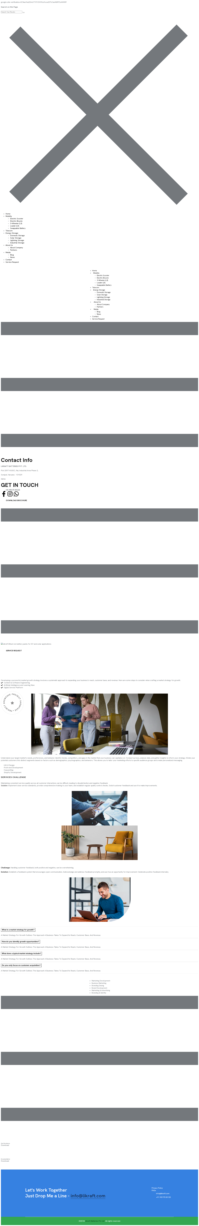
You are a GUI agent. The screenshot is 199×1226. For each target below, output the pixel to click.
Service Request (12, 262)
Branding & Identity (99, 993)
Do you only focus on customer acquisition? (21, 965)
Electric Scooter (16, 218)
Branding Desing (98, 985)
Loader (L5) (14, 226)
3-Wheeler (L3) (16, 223)
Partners (13, 250)
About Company (16, 247)
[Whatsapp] (16, 494)
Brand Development (100, 988)
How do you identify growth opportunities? (20, 942)
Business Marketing (99, 983)
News (12, 257)
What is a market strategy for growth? (18, 930)
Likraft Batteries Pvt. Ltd (94, 1221)
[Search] (24, 12)
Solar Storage (15, 238)
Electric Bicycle (16, 221)
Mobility (9, 216)
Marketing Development (101, 981)
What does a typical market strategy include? (21, 953)
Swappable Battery (17, 228)
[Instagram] (10, 494)
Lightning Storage (17, 240)
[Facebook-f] (4, 494)
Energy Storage (12, 233)
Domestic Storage (17, 235)
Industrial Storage (17, 243)
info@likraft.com (88, 1196)
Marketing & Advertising (101, 990)
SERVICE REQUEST (14, 650)
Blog (12, 255)
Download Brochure (16, 500)
